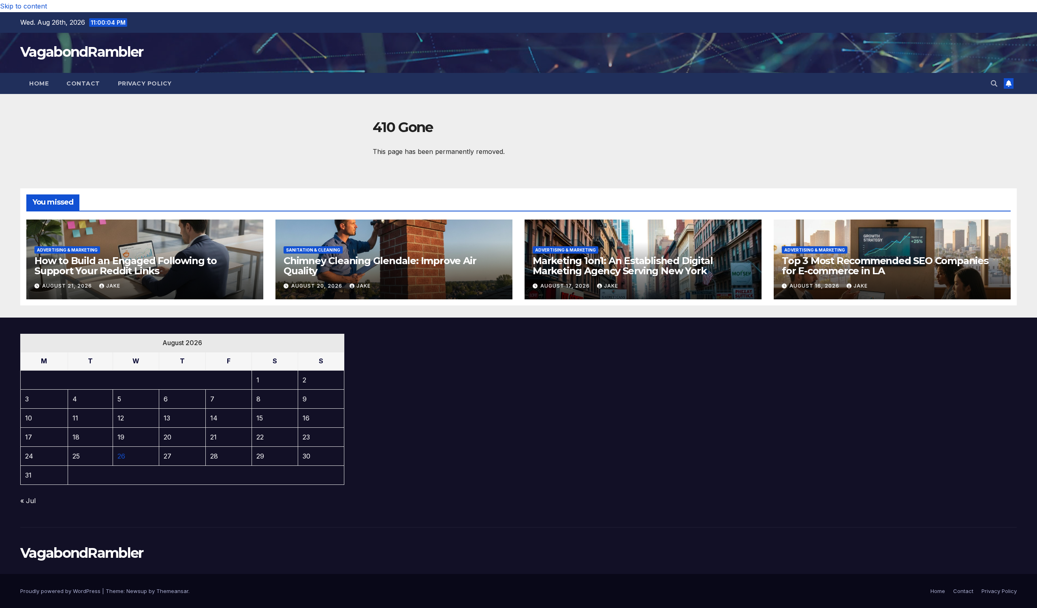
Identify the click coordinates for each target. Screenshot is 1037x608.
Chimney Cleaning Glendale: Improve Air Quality (380, 266)
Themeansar (172, 591)
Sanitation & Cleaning (313, 249)
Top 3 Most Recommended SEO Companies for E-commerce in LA (885, 266)
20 (167, 437)
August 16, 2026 (815, 286)
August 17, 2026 (565, 286)
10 (28, 418)
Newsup (136, 591)
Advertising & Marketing (67, 249)
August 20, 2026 (317, 286)
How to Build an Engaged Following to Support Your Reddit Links (125, 266)
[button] (994, 83)
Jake (113, 286)
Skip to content (23, 6)
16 (306, 418)
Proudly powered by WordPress (61, 591)
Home (39, 83)
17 (28, 437)
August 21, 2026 (68, 286)
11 (75, 418)
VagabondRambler (81, 51)
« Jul (28, 501)
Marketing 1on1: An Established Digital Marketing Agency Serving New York (623, 266)
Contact (83, 83)
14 (214, 418)
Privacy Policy (145, 83)
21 (213, 437)
